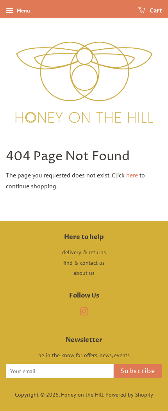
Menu (22, 10)
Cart (155, 10)
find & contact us (84, 262)
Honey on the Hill (82, 394)
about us (84, 272)
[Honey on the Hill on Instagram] (84, 313)
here (132, 175)
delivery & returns (84, 252)
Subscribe (137, 371)
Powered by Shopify (129, 394)
